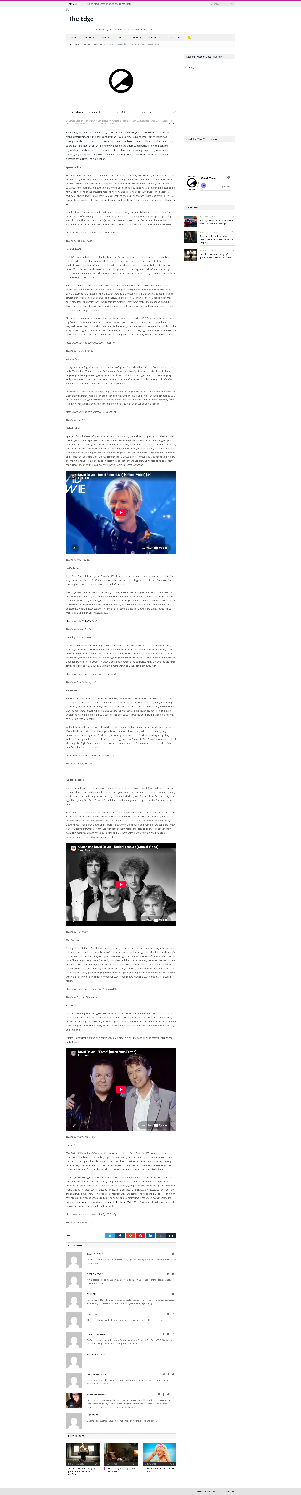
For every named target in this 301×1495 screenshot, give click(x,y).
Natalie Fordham (96, 1334)
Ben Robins (93, 1294)
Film (104, 37)
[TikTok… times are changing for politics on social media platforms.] (83, 1454)
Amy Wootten (94, 1314)
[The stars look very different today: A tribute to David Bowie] (121, 81)
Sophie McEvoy (95, 1274)
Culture (87, 37)
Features (172, 123)
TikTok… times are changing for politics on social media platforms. (83, 1471)
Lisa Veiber (92, 1415)
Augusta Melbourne (98, 1354)
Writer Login (229, 1491)
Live (119, 37)
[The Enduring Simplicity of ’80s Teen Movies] (121, 1454)
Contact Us (174, 37)
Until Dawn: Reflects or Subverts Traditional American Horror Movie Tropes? (216, 239)
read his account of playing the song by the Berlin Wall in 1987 (107, 1201)
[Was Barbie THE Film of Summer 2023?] (159, 1454)
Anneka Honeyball (96, 1394)
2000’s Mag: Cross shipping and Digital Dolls (109, 4)
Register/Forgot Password (209, 1491)
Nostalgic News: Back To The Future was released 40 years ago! (217, 222)
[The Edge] (80, 18)
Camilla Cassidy (95, 1253)
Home (73, 37)
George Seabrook (96, 1374)
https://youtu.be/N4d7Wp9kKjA (81, 620)
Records (153, 37)
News (135, 37)
